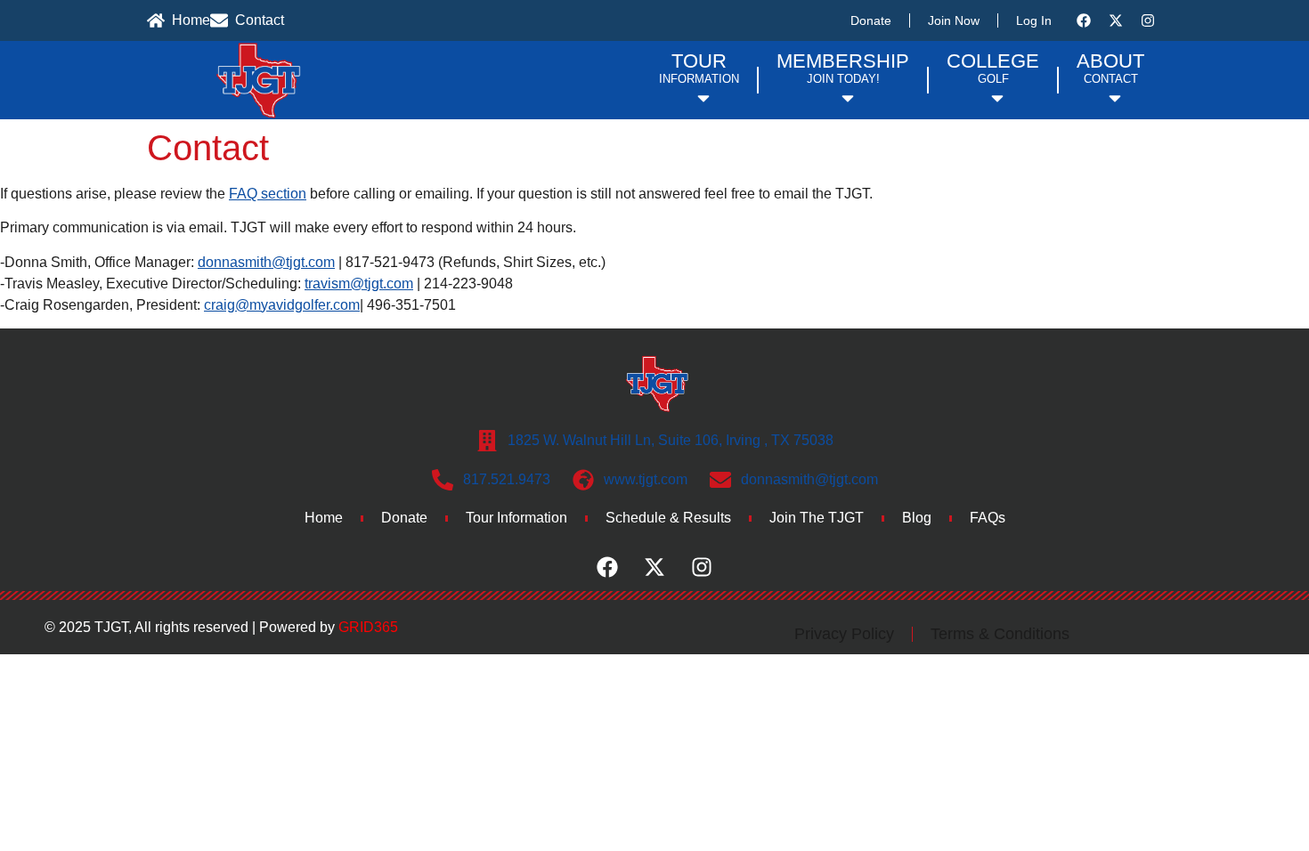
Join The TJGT (816, 517)
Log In (1034, 20)
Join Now (954, 20)
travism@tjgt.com (359, 283)
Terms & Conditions (1000, 634)
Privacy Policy (844, 634)
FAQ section (267, 193)
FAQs (987, 517)
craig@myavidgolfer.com (282, 304)
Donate (870, 20)
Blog (916, 517)
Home (324, 517)
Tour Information (516, 517)
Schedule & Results (668, 517)
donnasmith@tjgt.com (266, 262)
